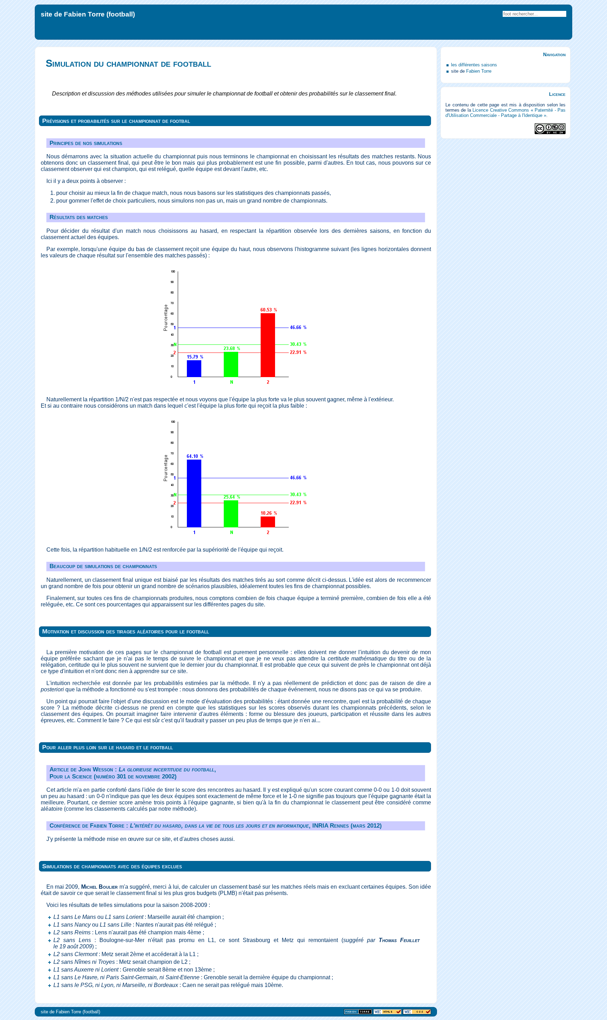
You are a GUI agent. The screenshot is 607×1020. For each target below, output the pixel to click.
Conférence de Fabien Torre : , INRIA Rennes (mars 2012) (216, 825)
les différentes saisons (474, 64)
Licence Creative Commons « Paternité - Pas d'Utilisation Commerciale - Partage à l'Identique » (505, 112)
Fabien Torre (478, 71)
